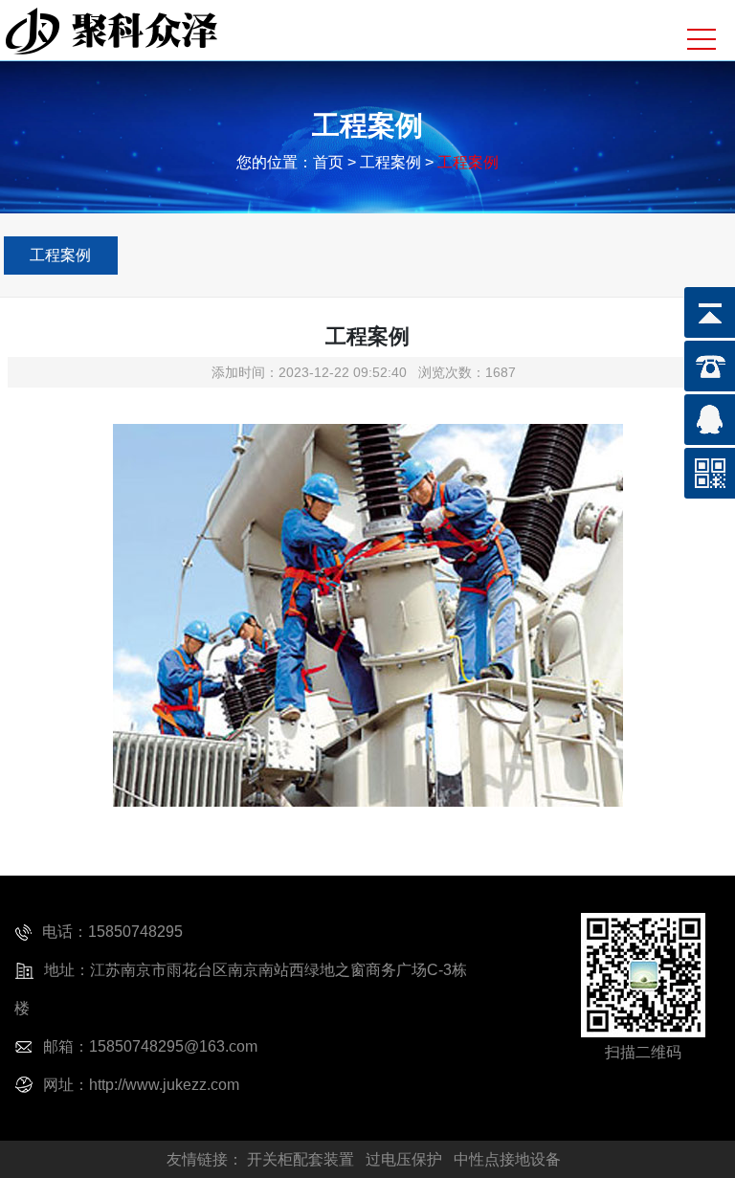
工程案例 (60, 255)
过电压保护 (404, 1159)
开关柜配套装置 (300, 1159)
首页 (328, 162)
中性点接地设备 (507, 1159)
